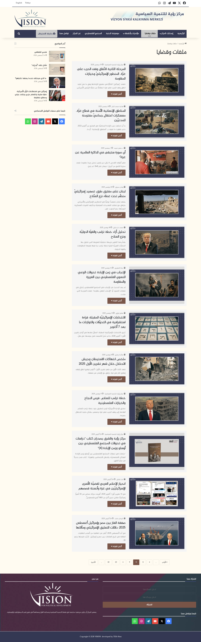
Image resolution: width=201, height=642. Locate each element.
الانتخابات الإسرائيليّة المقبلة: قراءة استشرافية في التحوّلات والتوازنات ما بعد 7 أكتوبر (102, 322)
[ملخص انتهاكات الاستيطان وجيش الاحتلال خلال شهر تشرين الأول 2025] (156, 369)
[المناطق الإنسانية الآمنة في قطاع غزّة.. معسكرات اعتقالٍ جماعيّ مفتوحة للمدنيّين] (156, 122)
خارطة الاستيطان (45, 34)
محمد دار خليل (118, 227)
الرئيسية (181, 33)
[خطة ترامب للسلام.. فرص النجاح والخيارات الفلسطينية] (156, 408)
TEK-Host (117, 636)
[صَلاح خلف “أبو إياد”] (57, 69)
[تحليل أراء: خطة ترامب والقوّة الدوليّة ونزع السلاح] (156, 242)
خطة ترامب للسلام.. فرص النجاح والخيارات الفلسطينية (105, 400)
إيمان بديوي (119, 187)
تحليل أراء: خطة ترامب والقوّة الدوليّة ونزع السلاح (102, 234)
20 (116, 562)
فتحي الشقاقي (40, 52)
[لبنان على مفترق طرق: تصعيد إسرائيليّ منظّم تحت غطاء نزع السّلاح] (156, 202)
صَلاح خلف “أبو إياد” (39, 65)
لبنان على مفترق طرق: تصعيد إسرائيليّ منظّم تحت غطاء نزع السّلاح (100, 194)
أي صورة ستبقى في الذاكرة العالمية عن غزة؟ (100, 155)
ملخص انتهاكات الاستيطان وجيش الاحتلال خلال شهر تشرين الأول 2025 (102, 361)
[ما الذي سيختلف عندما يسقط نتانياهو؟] (57, 82)
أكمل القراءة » (116, 94)
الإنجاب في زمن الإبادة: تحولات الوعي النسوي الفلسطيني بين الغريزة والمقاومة (102, 277)
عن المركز (77, 33)
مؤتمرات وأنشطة (132, 33)
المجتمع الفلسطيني (93, 33)
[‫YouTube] (48, 121)
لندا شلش (120, 479)
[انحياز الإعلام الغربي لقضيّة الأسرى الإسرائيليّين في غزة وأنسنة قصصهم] (156, 493)
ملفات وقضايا (150, 33)
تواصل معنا (64, 33)
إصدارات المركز (167, 33)
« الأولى (164, 562)
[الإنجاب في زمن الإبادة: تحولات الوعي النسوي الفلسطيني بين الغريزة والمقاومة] (156, 285)
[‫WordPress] (41, 121)
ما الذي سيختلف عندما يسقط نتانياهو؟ (31, 78)
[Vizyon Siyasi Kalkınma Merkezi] (30, 18)
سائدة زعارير (119, 354)
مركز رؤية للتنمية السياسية (114, 64)
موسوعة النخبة (112, 33)
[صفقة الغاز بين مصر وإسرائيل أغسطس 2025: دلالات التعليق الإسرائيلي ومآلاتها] (156, 533)
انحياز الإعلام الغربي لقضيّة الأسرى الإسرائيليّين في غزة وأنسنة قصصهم (102, 486)
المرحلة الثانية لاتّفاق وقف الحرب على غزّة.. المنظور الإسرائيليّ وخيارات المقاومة (101, 73)
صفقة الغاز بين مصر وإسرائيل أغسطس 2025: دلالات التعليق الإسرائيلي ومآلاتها (101, 525)
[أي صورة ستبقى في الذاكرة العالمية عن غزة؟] (156, 162)
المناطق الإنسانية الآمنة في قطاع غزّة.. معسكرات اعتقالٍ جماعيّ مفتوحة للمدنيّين (101, 115)
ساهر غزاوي (119, 313)
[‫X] (55, 121)
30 (108, 562)
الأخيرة (93, 562)
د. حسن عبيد (118, 148)
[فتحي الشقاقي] (57, 56)
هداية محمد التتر (117, 106)
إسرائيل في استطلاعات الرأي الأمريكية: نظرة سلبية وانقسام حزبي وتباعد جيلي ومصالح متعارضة (31, 94)
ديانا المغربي (119, 268)
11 (129, 562)
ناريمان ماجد (119, 518)
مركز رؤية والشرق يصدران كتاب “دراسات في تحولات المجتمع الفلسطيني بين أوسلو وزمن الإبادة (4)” (101, 443)
